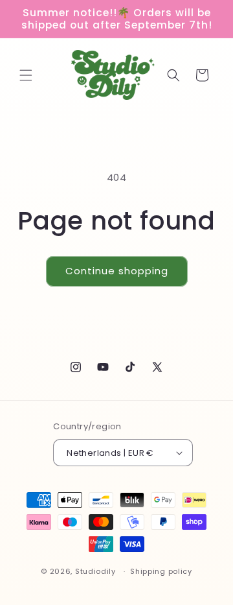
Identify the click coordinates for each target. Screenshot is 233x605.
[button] (26, 75)
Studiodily (95, 571)
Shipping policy (161, 571)
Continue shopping (116, 271)
